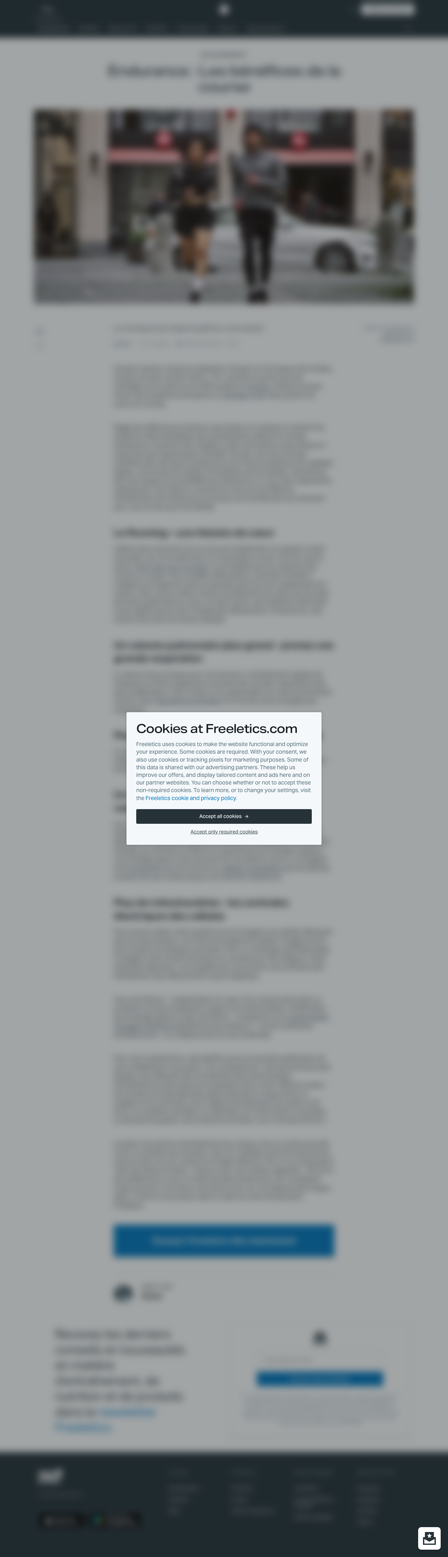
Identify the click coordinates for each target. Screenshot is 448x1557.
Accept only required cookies (224, 832)
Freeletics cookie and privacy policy (191, 798)
